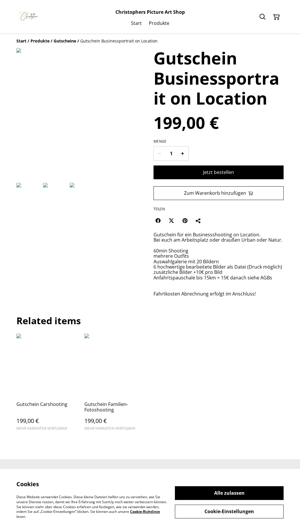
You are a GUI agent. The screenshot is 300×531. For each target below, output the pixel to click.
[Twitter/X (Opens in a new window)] (171, 220)
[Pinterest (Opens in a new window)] (184, 220)
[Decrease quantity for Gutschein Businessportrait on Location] (160, 153)
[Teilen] (198, 220)
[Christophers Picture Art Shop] (28, 17)
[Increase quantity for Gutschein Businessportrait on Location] (183, 153)
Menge (160, 141)
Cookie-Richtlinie (145, 511)
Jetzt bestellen (218, 172)
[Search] (262, 17)
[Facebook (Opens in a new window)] (158, 220)
